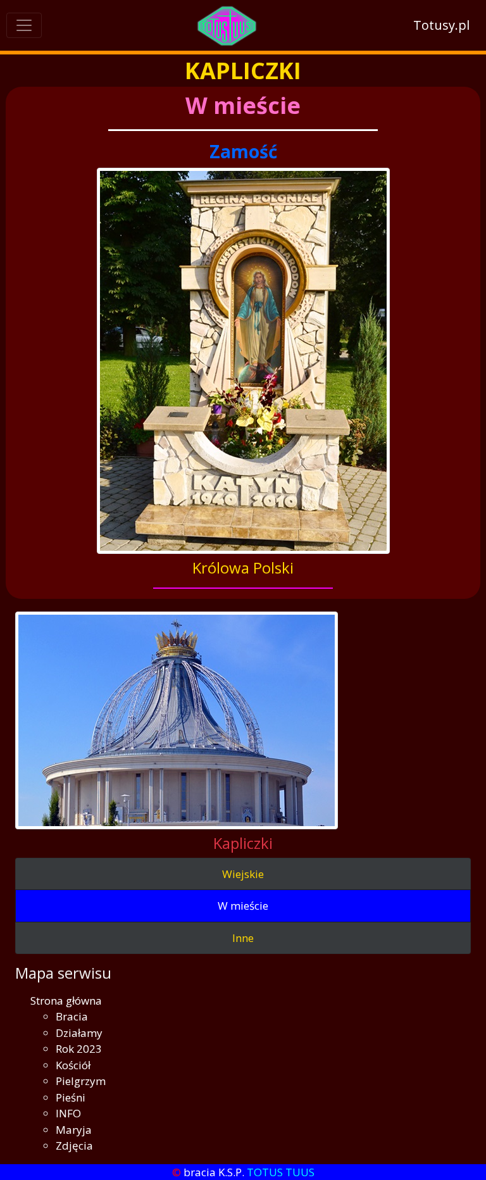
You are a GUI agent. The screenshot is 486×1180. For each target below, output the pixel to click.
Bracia (72, 1016)
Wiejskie (243, 874)
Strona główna (66, 1000)
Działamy (79, 1033)
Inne (243, 938)
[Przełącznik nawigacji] (24, 25)
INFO (68, 1113)
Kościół (73, 1065)
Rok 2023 (79, 1048)
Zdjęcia (74, 1145)
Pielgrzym (81, 1081)
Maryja (74, 1129)
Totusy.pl (441, 25)
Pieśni (70, 1097)
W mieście (243, 905)
